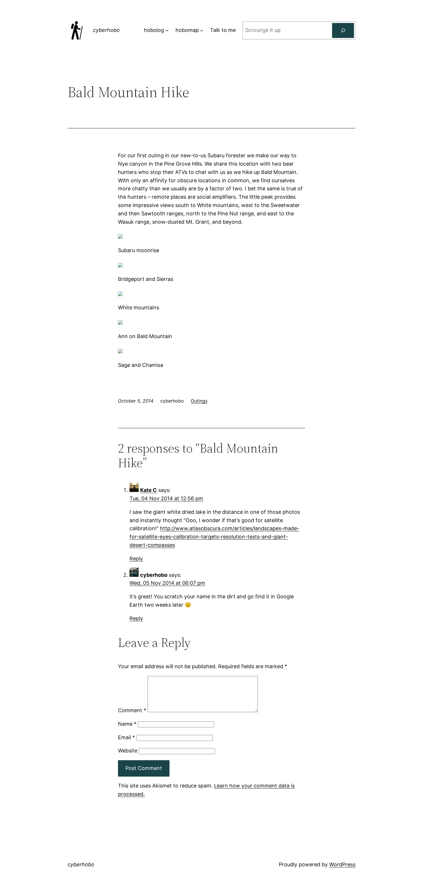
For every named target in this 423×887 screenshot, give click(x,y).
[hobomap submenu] (201, 30)
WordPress (342, 864)
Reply (136, 558)
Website (127, 751)
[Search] (343, 30)
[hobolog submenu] (167, 30)
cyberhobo (106, 30)
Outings (199, 401)
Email (126, 737)
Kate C (148, 490)
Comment (132, 710)
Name (127, 724)
